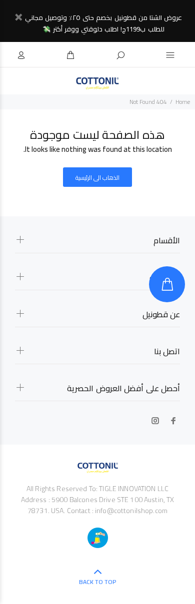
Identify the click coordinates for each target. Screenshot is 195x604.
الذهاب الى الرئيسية (98, 177)
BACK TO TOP (97, 582)
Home (183, 101)
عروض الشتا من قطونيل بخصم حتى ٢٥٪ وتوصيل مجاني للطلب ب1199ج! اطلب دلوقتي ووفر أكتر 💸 (103, 23)
